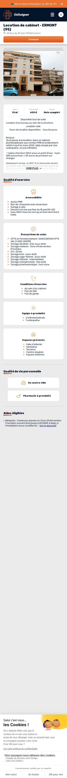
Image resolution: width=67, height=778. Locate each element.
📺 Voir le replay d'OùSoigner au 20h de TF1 (33, 4)
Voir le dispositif (48, 425)
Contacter (34, 39)
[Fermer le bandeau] (62, 4)
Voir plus (32, 168)
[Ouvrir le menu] (52, 14)
